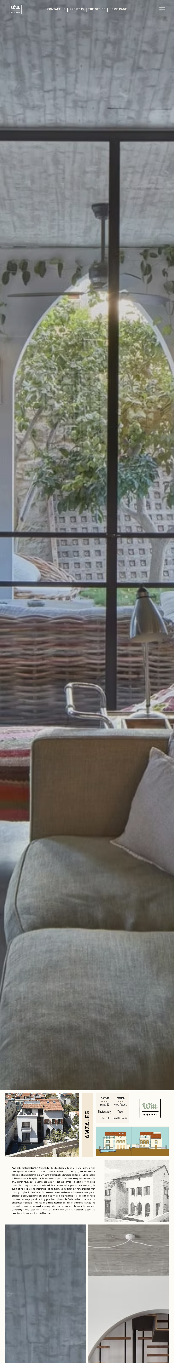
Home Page (118, 9)
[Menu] (162, 9)
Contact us (56, 9)
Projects (76, 9)
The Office (96, 9)
